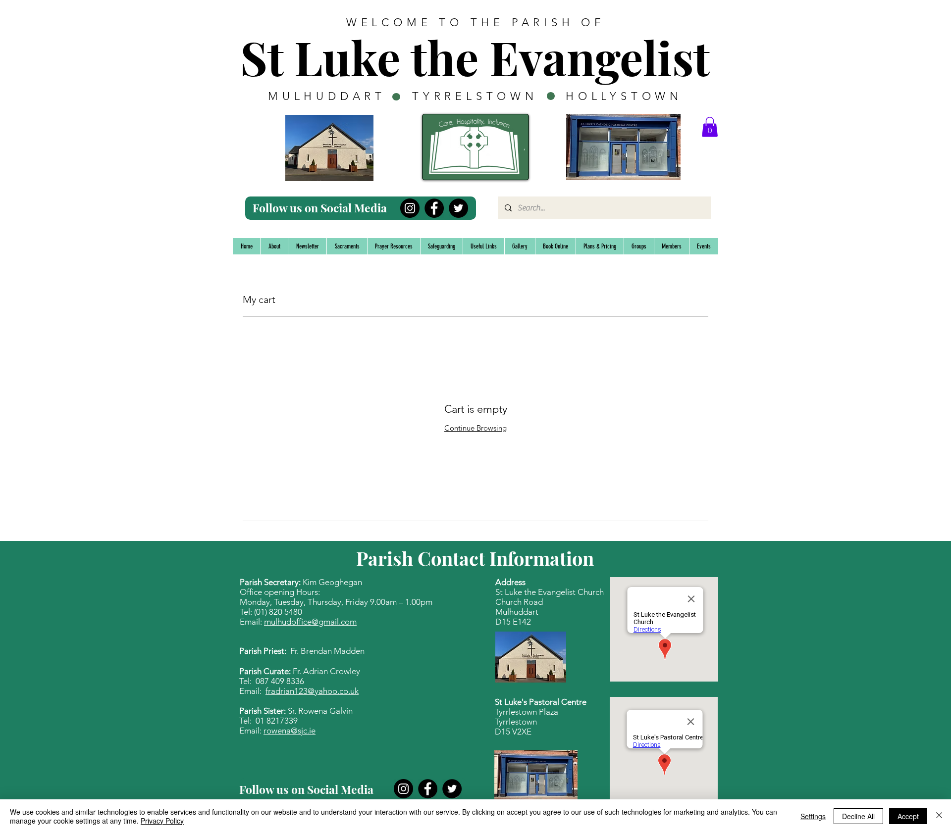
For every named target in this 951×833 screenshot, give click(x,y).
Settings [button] (813, 816)
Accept (908, 816)
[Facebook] (434, 208)
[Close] (939, 816)
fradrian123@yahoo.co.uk (312, 691)
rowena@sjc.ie (290, 730)
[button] (709, 127)
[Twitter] (458, 208)
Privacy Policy (162, 821)
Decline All (858, 816)
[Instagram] (410, 208)
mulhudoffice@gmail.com (310, 622)
